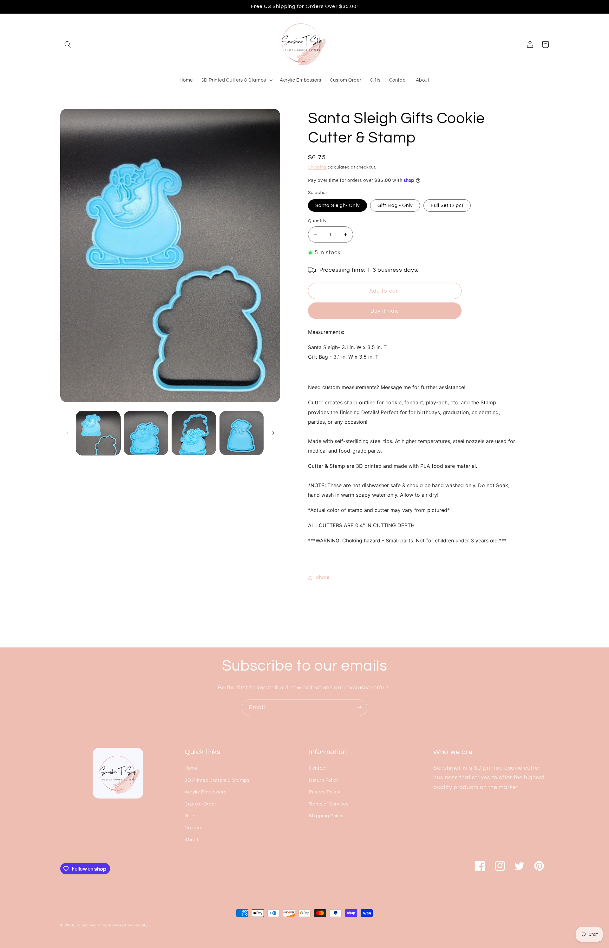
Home (191, 768)
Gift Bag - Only (395, 205)
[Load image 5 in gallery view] (241, 433)
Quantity (317, 220)
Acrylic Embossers (205, 791)
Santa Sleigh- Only (337, 205)
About (191, 839)
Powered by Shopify (128, 925)
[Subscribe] (359, 707)
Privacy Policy (324, 791)
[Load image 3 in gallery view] (146, 433)
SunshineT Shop (92, 925)
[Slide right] (273, 433)
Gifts (190, 815)
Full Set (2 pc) (447, 205)
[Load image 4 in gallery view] (194, 433)
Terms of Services (328, 803)
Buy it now (384, 311)
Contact (194, 827)
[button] (67, 44)
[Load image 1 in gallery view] (98, 433)
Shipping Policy (326, 815)
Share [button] (322, 577)
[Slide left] (67, 433)
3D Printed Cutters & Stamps (217, 780)
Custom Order (200, 803)
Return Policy (324, 780)
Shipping (317, 167)
